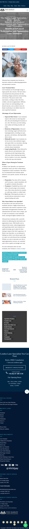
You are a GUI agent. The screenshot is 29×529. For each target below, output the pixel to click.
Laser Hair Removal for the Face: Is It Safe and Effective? (20, 295)
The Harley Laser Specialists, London (20, 528)
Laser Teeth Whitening (5, 450)
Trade (5, 335)
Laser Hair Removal (7, 259)
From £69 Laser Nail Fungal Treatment (8, 404)
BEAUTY (5, 252)
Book (19, 5)
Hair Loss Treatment (4, 446)
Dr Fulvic (6, 322)
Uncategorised (7, 339)
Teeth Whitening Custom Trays (7, 457)
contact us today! (21, 248)
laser (23, 257)
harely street (23, 252)
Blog (8, 5)
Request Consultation (14, 367)
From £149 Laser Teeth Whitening (7, 402)
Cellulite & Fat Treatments (6, 440)
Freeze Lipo (2, 444)
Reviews (23, 5)
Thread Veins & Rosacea (5, 459)
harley (4, 254)
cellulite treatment (14, 252)
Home (5, 5)
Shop (12, 5)
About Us (2, 420)
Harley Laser (6, 46)
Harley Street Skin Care (10, 324)
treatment (5, 261)
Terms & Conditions (4, 429)
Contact (1, 423)
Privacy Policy (3, 427)
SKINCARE (23, 259)
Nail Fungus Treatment (5, 453)
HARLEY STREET (12, 254)
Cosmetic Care (7, 320)
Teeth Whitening (8, 333)
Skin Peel (2, 455)
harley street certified (7, 257)
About (15, 5)
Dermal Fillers (3, 442)
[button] (25, 525)
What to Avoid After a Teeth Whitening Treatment (19, 302)
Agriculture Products (9, 318)
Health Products (8, 326)
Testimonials (3, 418)
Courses (2, 416)
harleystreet (17, 257)
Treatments (7, 337)
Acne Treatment (3, 438)
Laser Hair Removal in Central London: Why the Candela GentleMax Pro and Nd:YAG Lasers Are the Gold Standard (20, 286)
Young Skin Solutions (5, 461)
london (16, 259)
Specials (2, 414)
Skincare (6, 330)
